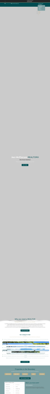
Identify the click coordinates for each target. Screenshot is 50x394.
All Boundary (40, 4)
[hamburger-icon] (44, 3)
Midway (39, 8)
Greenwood (25, 374)
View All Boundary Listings (25, 378)
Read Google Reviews (25, 330)
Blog (39, 13)
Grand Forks (16, 374)
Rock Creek (40, 9)
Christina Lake (8, 374)
